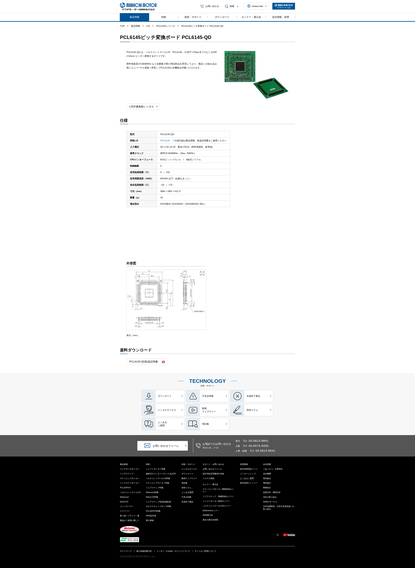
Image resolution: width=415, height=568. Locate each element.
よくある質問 (187, 492)
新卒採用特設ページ (249, 469)
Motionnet (124, 497)
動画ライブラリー (189, 478)
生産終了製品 (187, 502)
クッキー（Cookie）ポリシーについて (173, 551)
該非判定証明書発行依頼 (213, 474)
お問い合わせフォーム (212, 469)
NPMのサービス (270, 502)
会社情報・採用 (280, 17)
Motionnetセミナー (211, 510)
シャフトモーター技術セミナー (216, 501)
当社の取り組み (270, 497)
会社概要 (267, 474)
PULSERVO (125, 488)
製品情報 (134, 17)
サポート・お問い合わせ (213, 464)
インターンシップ (248, 474)
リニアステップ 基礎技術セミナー (218, 496)
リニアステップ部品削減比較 (158, 502)
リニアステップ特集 (154, 488)
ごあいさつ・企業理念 (273, 469)
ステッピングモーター (129, 478)
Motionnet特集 (152, 492)
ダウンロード (222, 17)
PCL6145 (165, 140)
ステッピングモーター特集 (157, 483)
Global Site (257, 6)
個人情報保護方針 (144, 551)
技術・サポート (193, 17)
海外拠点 (267, 483)
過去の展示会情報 (210, 520)
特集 (163, 17)
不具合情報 (186, 497)
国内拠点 (267, 478)
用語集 (184, 483)
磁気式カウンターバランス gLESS (161, 474)
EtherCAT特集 (152, 497)
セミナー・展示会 (251, 17)
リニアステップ (127, 474)
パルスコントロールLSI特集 (158, 478)
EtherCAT (124, 502)
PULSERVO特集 (153, 511)
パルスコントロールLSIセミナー (217, 506)
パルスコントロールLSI (130, 492)
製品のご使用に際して (129, 520)
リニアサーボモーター (129, 469)
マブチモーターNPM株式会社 (138, 6)
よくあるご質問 (247, 478)
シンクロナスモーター (129, 483)
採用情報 (244, 464)
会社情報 (267, 464)
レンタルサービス (189, 469)
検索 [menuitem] (232, 6)
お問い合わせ (212, 6)
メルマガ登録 (208, 478)
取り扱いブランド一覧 (129, 516)
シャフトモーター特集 (155, 469)
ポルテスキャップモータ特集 (158, 506)
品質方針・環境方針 (272, 492)
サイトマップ (126, 551)
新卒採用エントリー (249, 483)
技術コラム (186, 488)
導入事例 (150, 520)
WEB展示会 (208, 515)
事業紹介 (267, 488)
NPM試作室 (151, 516)
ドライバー (125, 511)
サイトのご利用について (205, 551)
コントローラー (127, 506)
